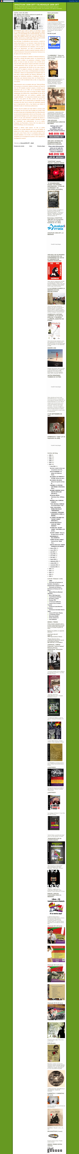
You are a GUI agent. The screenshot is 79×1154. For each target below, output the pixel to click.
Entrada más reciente (19, 146)
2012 (50, 568)
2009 (50, 460)
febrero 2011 (53, 548)
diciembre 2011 (54, 566)
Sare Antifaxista (53, 619)
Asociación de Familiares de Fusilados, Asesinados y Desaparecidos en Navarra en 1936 (56, 584)
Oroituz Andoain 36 (53, 617)
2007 (50, 457)
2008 (50, 459)
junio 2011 (53, 555)
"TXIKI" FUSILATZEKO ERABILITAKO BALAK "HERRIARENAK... (56, 509)
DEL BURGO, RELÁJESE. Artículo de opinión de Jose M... (57, 482)
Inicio (30, 146)
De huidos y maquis (54, 598)
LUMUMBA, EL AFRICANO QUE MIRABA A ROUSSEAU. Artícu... (57, 487)
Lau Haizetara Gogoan (54, 614)
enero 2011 (53, 466)
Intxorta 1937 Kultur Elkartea (56, 613)
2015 (50, 574)
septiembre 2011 (54, 561)
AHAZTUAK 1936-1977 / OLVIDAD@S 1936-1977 (36, 4)
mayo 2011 (53, 553)
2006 (50, 455)
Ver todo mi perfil (52, 33)
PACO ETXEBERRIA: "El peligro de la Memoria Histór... (56, 473)
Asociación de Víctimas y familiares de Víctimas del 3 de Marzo (55, 589)
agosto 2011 (53, 559)
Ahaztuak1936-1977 (53, 19)
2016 (50, 576)
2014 (50, 572)
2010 (50, 462)
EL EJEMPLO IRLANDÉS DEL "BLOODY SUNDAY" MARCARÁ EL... (57, 519)
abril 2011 (52, 552)
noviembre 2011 (54, 565)
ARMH (50, 580)
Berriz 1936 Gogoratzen (54, 595)
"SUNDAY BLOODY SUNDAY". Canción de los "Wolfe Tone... (57, 541)
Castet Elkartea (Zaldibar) (55, 596)
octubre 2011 (53, 563)
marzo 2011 (53, 550)
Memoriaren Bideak (53, 616)
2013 (50, 570)
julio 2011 (52, 557)
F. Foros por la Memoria (55, 601)
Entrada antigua (41, 146)
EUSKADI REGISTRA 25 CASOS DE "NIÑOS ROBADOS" (55, 524)
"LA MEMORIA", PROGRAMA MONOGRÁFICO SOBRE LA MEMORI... (57, 514)
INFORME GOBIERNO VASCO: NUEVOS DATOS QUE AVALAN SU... (57, 492)
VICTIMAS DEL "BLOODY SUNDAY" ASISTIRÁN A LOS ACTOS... (57, 529)
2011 (50, 464)
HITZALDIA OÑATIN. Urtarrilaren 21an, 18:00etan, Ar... (57, 497)
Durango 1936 (52, 600)
